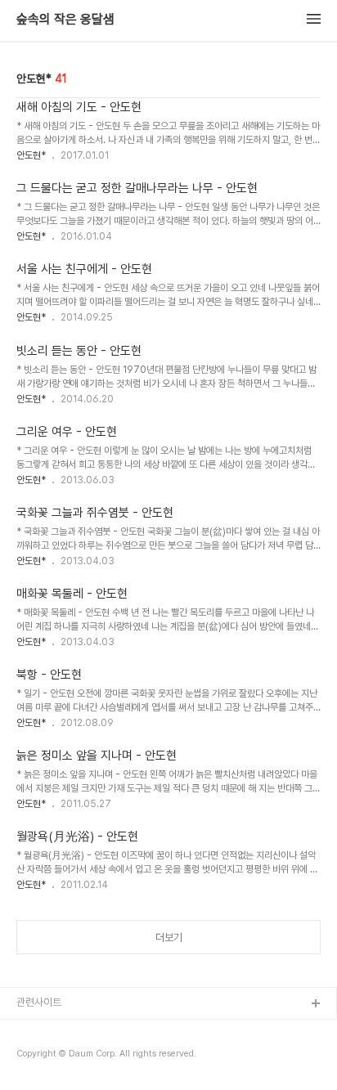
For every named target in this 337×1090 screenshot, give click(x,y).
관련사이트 (38, 1002)
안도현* (31, 155)
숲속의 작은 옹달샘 (65, 19)
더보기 (168, 937)
